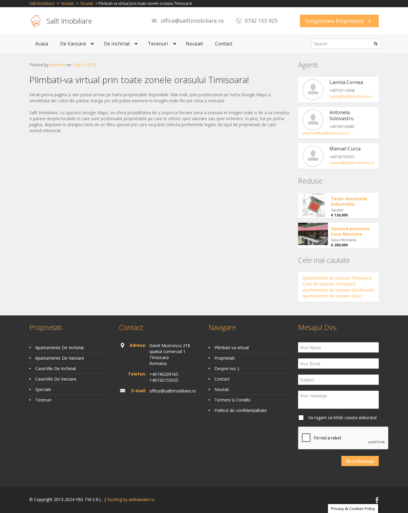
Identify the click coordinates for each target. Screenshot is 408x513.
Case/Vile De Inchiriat (55, 368)
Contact (223, 43)
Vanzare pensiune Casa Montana (350, 231)
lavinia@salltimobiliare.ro (350, 96)
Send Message (360, 461)
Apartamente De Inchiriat (59, 347)
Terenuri (158, 43)
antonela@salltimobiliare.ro (326, 133)
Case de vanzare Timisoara (329, 284)
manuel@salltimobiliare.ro (351, 162)
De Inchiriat (117, 43)
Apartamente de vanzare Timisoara (337, 278)
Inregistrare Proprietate (335, 21)
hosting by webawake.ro (131, 499)
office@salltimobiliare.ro (192, 20)
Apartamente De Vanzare (59, 358)
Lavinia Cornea (346, 82)
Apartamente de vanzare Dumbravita (338, 290)
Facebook (377, 500)
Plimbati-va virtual (231, 347)
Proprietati (224, 358)
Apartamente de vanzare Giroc (332, 296)
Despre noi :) (226, 368)
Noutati (67, 3)
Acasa (41, 43)
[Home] (35, 21)
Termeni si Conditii (232, 400)
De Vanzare (73, 43)
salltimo (57, 65)
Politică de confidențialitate (240, 410)
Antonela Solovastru (341, 115)
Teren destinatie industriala (349, 201)
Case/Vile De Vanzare (55, 379)
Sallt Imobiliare (41, 3)
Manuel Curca (345, 148)
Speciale (43, 389)
